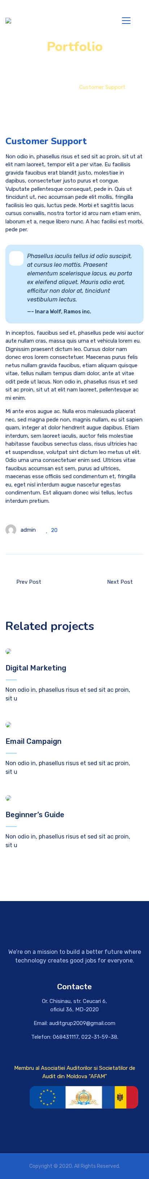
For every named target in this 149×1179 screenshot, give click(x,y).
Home (31, 87)
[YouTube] (53, 1131)
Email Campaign (33, 741)
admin (28, 530)
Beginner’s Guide (34, 814)
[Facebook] (96, 1131)
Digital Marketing (35, 668)
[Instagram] (74, 1131)
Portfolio (59, 87)
